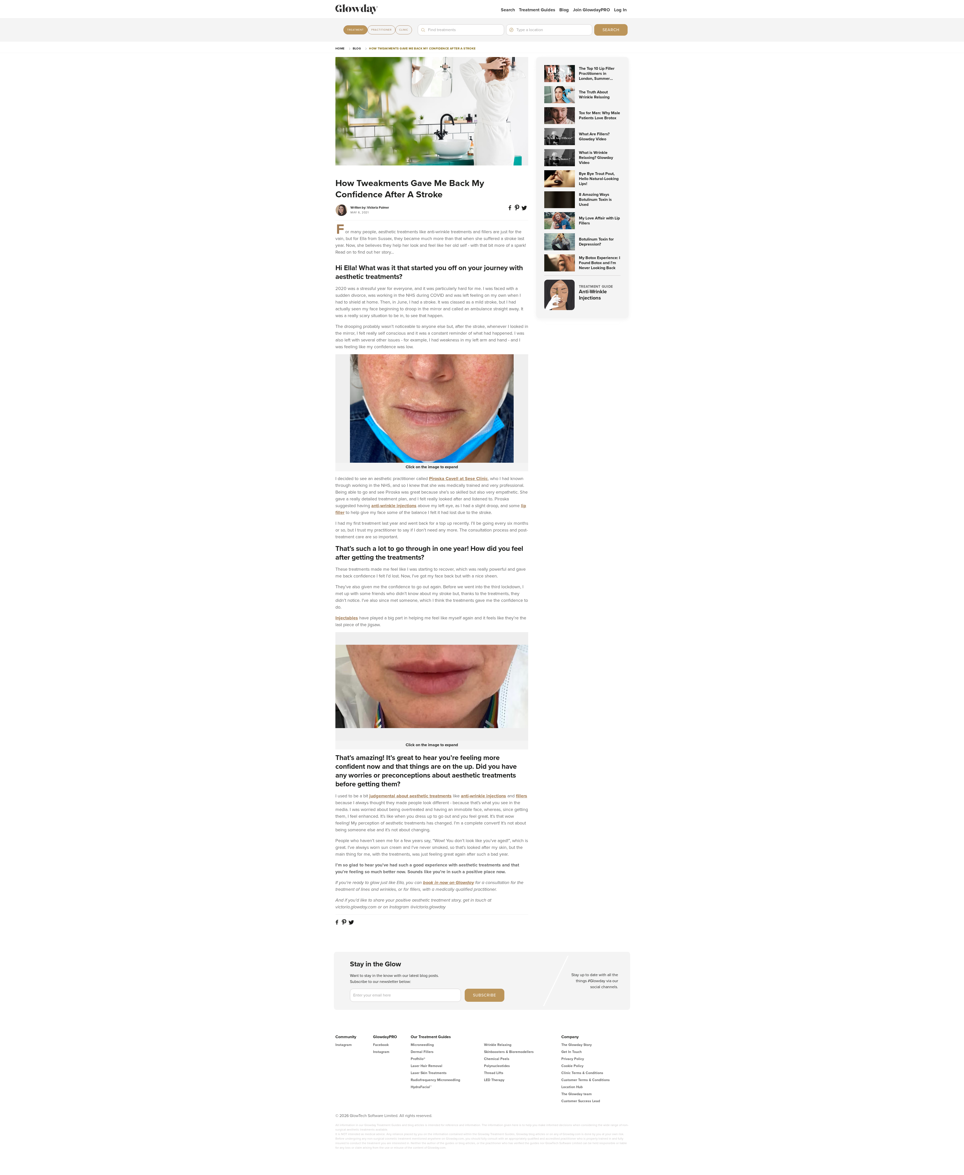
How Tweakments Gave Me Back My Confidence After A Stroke (422, 48)
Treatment (355, 29)
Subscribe (484, 995)
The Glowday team (576, 1094)
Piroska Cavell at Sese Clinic (458, 478)
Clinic (403, 29)
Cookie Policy (572, 1066)
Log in (620, 10)
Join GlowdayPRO (591, 10)
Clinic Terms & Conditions (582, 1073)
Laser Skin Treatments (429, 1073)
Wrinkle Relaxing (497, 1045)
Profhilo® (418, 1059)
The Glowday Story (576, 1045)
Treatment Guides (537, 10)
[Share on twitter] (524, 209)
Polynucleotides (497, 1066)
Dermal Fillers (422, 1052)
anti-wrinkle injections (393, 505)
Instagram (343, 1045)
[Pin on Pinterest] (517, 209)
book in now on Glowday (448, 882)
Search (508, 10)
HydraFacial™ (421, 1087)
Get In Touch (571, 1052)
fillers (521, 796)
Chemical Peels (496, 1059)
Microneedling (422, 1045)
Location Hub (572, 1087)
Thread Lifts (493, 1073)
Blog (564, 10)
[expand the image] (431, 408)
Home (340, 48)
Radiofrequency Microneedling (435, 1080)
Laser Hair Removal (426, 1066)
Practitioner (381, 29)
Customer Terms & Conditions (585, 1080)
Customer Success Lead (580, 1101)
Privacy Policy (572, 1059)
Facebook (381, 1045)
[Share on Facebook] (510, 209)
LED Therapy (494, 1080)
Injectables (346, 618)
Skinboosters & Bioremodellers (509, 1052)
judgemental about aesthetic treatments (410, 796)
